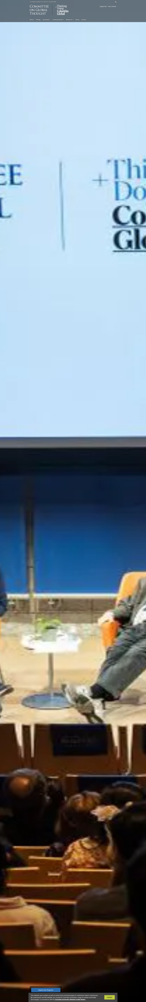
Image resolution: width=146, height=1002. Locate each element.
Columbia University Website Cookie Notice (70, 999)
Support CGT (103, 6)
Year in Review (112, 6)
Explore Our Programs (45, 990)
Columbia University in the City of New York (43, 2)
